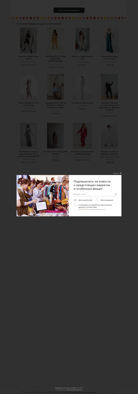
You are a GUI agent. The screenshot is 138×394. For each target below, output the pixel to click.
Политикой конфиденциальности (93, 209)
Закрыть (116, 173)
